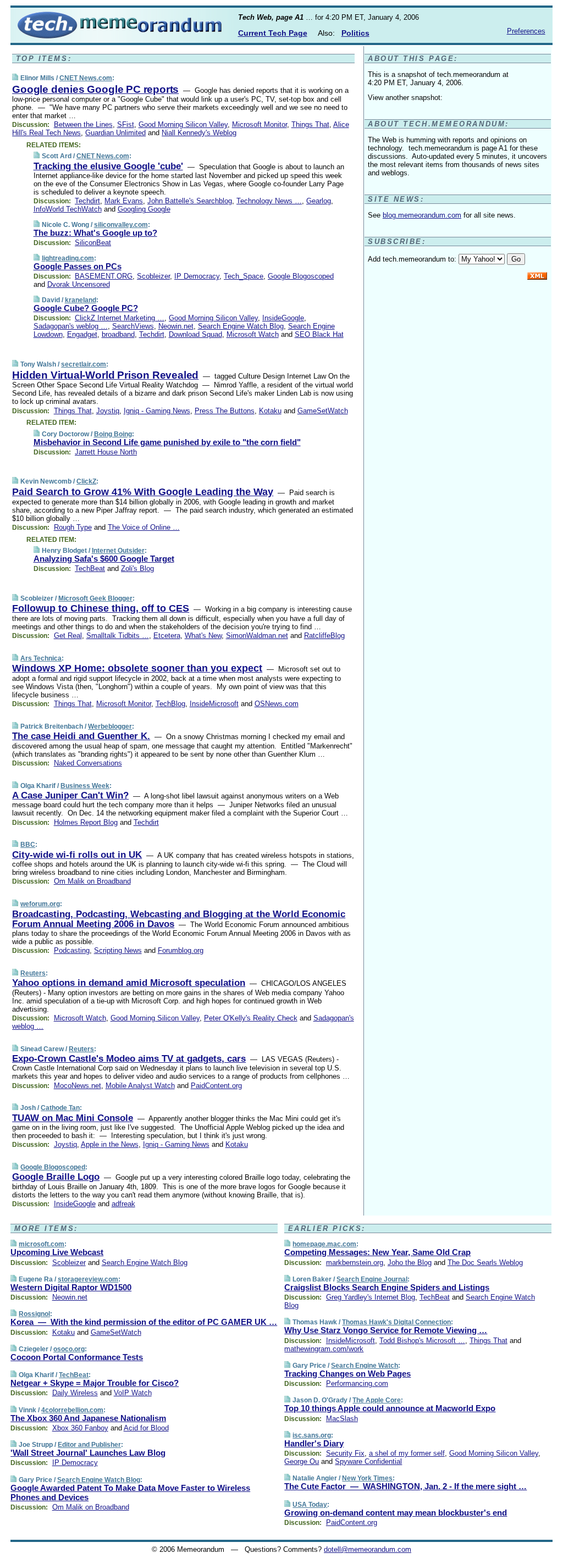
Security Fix (345, 1453)
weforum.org (40, 904)
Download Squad (195, 334)
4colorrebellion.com (72, 1410)
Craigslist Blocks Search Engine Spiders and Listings (386, 1287)
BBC (27, 844)
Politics (355, 33)
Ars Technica (41, 658)
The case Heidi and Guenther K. (81, 736)
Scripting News (118, 950)
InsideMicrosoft (214, 704)
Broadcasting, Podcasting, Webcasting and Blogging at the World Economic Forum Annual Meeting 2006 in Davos (178, 919)
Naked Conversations (88, 763)
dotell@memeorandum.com (367, 1549)
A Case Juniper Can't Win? (70, 795)
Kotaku (270, 411)
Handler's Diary (314, 1443)
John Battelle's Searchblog (189, 201)
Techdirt (87, 201)
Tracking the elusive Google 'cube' (108, 166)
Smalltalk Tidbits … (117, 635)
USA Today (309, 1504)
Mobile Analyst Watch (140, 1085)
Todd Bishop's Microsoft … (422, 1340)
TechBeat (90, 568)
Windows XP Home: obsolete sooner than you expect (137, 668)
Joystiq (107, 411)
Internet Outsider (118, 550)
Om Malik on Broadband (92, 881)
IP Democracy (196, 276)
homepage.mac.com (324, 1244)
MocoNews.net (77, 1085)
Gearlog (318, 201)
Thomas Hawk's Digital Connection (396, 1322)
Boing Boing (113, 434)
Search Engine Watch (364, 1365)
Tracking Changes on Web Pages (347, 1373)
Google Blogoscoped (301, 276)
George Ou (301, 1461)
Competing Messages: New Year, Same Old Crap (377, 1252)
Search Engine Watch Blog (241, 326)
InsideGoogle (283, 318)
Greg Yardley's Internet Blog (370, 1297)
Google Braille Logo (56, 1177)
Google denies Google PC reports (95, 89)
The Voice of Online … (144, 527)
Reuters (33, 973)
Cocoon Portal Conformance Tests (76, 1357)
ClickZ (86, 481)
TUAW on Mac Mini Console (72, 1118)
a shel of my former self (407, 1453)
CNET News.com (85, 78)
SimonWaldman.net (257, 635)
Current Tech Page (272, 33)
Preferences (526, 31)
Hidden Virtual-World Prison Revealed (105, 375)
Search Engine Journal (371, 1279)
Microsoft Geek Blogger (95, 598)
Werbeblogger (110, 726)
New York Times (367, 1478)
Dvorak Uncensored (78, 284)
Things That (310, 124)
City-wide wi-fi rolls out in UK (77, 855)
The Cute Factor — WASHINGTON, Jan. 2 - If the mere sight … (405, 1486)
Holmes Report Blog (86, 822)
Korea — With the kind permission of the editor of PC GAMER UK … (143, 1322)
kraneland (80, 300)
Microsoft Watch (253, 334)
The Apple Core (376, 1400)
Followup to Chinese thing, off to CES (100, 608)
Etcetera (166, 635)
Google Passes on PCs (78, 266)
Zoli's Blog (137, 568)
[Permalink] (15, 78)
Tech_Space (243, 276)
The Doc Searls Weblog (485, 1262)
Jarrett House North (106, 452)
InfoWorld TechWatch (68, 209)
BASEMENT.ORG (104, 276)
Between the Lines (83, 124)
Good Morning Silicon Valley (183, 124)
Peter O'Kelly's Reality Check (250, 1018)
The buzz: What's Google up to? (95, 232)
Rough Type (73, 527)
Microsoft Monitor (259, 124)
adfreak (123, 1204)
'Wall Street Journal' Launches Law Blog (87, 1452)
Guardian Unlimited (115, 133)
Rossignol (34, 1314)
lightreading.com (68, 258)
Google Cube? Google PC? (86, 308)
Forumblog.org (180, 950)
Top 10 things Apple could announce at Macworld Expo (389, 1408)
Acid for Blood (146, 1428)
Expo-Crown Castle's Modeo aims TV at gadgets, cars (129, 1058)
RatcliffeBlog (324, 635)
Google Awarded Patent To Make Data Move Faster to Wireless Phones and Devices (130, 1492)
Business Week (84, 786)
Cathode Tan (60, 1108)
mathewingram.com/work (323, 1349)
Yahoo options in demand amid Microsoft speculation (128, 983)
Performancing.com (357, 1383)
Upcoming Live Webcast (56, 1252)
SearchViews (133, 326)
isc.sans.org (311, 1435)
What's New (203, 635)
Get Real (68, 635)
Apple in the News (110, 1144)
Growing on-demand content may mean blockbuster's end (395, 1512)
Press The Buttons (225, 411)
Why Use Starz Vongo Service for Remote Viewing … (385, 1330)
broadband (118, 334)
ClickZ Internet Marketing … (119, 318)
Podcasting (72, 950)
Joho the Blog (410, 1262)
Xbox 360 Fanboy (80, 1428)
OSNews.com (277, 704)
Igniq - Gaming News (157, 411)
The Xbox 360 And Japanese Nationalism (88, 1418)
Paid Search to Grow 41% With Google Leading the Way (142, 491)
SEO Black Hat (319, 334)
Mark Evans (123, 201)
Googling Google (144, 209)
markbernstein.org (354, 1262)
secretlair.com (83, 364)
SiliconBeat (93, 242)
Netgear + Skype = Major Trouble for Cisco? (94, 1383)
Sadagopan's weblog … (71, 326)
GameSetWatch (322, 411)
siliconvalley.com (121, 224)
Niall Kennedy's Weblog (199, 133)
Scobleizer (153, 276)
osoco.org (69, 1349)
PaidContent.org (216, 1085)
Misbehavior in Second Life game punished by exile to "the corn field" (167, 442)
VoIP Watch (133, 1393)
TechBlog (170, 704)
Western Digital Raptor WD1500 (70, 1287)
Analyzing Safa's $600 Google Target (104, 558)
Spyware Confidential (368, 1461)
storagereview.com (88, 1279)
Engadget (82, 334)
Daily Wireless (75, 1393)
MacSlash (342, 1418)
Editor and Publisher (89, 1444)
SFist (125, 124)
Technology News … (269, 201)
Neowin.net (176, 326)
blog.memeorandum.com (422, 215)
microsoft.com (41, 1244)
